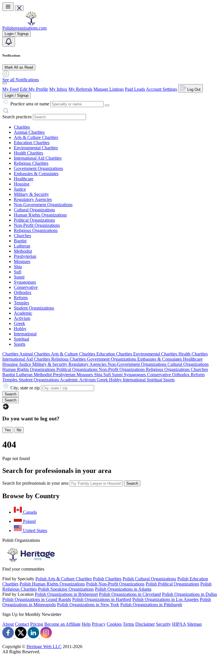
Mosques (22, 261)
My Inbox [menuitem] (58, 89)
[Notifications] (8, 42)
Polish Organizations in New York (88, 604)
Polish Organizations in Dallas (189, 594)
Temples (21, 302)
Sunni (19, 277)
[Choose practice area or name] (107, 105)
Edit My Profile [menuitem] (34, 89)
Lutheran (22, 245)
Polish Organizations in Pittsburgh (151, 604)
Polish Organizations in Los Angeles (165, 599)
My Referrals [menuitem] (80, 89)
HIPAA (179, 624)
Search (132, 483)
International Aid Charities (38, 158)
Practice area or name (29, 103)
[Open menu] (8, 6)
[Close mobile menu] (19, 8)
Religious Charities (31, 163)
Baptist (20, 240)
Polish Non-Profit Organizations (115, 583)
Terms (128, 624)
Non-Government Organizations (43, 204)
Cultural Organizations (34, 209)
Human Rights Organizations (40, 214)
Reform (21, 297)
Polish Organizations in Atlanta (123, 589)
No (19, 430)
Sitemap (194, 624)
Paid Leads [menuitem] (135, 89)
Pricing (36, 624)
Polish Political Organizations (172, 583)
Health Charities (28, 152)
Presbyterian (25, 256)
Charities (22, 127)
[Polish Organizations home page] (31, 24)
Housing (21, 183)
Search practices (17, 116)
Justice (20, 189)
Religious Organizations (36, 230)
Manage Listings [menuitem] (109, 89)
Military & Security (31, 194)
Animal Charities (29, 132)
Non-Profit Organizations (37, 225)
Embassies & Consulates (36, 173)
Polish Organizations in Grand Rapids (36, 599)
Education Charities (31, 142)
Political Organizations (34, 220)
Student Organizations (34, 308)
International (25, 333)
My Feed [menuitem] (10, 89)
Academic (23, 313)
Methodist (23, 251)
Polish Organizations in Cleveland (130, 594)
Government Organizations (38, 168)
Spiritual (21, 339)
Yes (8, 430)
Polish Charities (107, 578)
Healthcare (23, 178)
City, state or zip (25, 387)
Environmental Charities (36, 147)
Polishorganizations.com (24, 28)
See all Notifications (20, 79)
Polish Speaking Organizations (66, 589)
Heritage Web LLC (44, 646)
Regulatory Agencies (33, 199)
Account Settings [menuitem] (161, 89)
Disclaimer (145, 624)
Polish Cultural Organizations (149, 578)
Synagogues (25, 282)
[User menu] (4, 83)
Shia (18, 266)
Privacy (99, 624)
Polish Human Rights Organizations (52, 583)
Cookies (114, 624)
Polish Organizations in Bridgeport (66, 594)
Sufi (17, 271)
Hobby (20, 328)
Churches (22, 235)
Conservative (26, 287)
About (8, 624)
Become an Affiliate (62, 624)
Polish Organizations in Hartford (101, 599)
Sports (19, 344)
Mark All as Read (19, 67)
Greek (19, 323)
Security (163, 624)
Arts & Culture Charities (36, 137)
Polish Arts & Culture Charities (63, 578)
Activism (22, 318)
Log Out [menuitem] (193, 89)
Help (86, 624)
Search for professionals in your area (35, 483)
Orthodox (22, 292)
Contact (22, 624)
